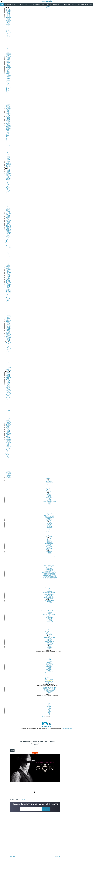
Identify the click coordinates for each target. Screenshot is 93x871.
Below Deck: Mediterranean (49, 564)
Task (49, 615)
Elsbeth (49, 496)
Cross (8, 384)
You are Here (49, 644)
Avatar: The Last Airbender (8, 182)
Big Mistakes (8, 190)
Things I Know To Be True (8, 446)
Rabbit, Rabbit (8, 242)
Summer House (49, 567)
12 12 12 (8, 8)
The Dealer (8, 76)
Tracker (49, 509)
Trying (8, 92)
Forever (8, 207)
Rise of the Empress (8, 415)
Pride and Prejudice (8, 241)
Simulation (49, 710)
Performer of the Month (53, 4)
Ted (8, 352)
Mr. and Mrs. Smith (8, 406)
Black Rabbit (8, 194)
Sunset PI (49, 547)
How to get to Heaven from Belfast (8, 214)
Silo (8, 63)
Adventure (49, 706)
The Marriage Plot (49, 596)
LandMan (8, 318)
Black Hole (8, 192)
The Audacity (49, 553)
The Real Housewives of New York (49, 576)
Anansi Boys (8, 373)
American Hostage (8, 463)
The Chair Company (49, 617)
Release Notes (49, 674)
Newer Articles (12, 856)
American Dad (49, 523)
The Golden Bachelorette (49, 488)
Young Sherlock (8, 457)
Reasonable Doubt (8, 149)
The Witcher (8, 291)
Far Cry (49, 588)
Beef (8, 186)
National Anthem (49, 551)
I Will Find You (8, 219)
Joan (49, 514)
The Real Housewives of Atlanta (49, 571)
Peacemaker (49, 612)
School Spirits (8, 326)
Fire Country (49, 500)
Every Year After (8, 388)
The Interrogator (49, 534)
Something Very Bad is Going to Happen (8, 252)
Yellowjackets (49, 634)
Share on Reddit (35, 753)
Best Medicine (49, 526)
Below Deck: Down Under (49, 563)
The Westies (8, 477)
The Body (8, 265)
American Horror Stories (8, 166)
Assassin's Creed (8, 180)
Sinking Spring (8, 65)
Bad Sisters (8, 11)
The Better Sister (8, 426)
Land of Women (8, 43)
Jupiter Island (8, 220)
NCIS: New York (49, 506)
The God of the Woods (8, 280)
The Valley (49, 580)
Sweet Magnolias (8, 260)
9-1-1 (49, 480)
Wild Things (8, 94)
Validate (48, 716)
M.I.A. (8, 350)
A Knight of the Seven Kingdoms (49, 600)
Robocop (8, 416)
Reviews (49, 675)
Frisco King (8, 316)
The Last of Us (49, 619)
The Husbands (8, 80)
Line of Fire (49, 544)
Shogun (8, 167)
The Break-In (8, 353)
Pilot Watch (49, 668)
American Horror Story (49, 585)
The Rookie (49, 489)
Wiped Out (8, 369)
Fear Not (8, 314)
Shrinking (8, 66)
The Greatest (8, 434)
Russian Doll (8, 247)
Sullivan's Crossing (49, 519)
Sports (49, 712)
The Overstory (8, 289)
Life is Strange (8, 403)
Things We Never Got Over (8, 449)
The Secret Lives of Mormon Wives (8, 159)
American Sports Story (49, 587)
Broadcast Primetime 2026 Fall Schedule (49, 653)
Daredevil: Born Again (8, 106)
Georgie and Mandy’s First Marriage (49, 501)
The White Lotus (49, 625)
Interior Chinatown (8, 138)
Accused (49, 522)
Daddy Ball (8, 203)
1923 (8, 303)
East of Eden (8, 205)
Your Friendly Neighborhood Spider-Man (8, 129)
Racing (49, 708)
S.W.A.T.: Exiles (49, 642)
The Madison (8, 337)
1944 (8, 304)
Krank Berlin (8, 41)
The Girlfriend (8, 433)
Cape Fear (8, 16)
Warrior (8, 340)
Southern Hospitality (49, 569)
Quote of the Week (66, 4)
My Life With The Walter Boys (8, 233)
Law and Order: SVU (49, 543)
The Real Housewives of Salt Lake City (49, 579)
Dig (8, 344)
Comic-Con (49, 655)
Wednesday (8, 298)
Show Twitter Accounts (49, 677)
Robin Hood (8, 472)
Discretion (8, 311)
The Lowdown (49, 595)
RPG (49, 709)
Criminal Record (8, 19)
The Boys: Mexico (8, 428)
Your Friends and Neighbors (8, 97)
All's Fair (8, 132)
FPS (49, 707)
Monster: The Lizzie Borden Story (8, 230)
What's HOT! (49, 682)
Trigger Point (8, 295)
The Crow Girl (8, 336)
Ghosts (49, 502)
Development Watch (49, 656)
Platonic (8, 57)
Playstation (49, 701)
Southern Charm (49, 568)
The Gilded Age (49, 618)
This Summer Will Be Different (8, 293)
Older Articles (57, 856)
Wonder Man (8, 126)
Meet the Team (49, 665)
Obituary (8, 141)
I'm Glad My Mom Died (8, 37)
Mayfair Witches (49, 560)
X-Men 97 (8, 127)
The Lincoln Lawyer (8, 285)
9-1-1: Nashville (49, 481)
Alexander (8, 174)
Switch (49, 703)
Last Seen (8, 45)
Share (12, 814)
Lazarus (8, 401)
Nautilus (49, 552)
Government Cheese (8, 33)
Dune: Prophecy (49, 603)
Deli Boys (8, 135)
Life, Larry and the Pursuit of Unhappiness (49, 610)
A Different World (8, 172)
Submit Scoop (49, 680)
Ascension (8, 9)
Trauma (8, 338)
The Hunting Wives (8, 283)
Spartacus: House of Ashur (49, 641)
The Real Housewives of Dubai (49, 573)
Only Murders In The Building (8, 143)
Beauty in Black (8, 188)
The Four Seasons (8, 274)
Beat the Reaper (8, 13)
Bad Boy (8, 184)
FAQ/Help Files (49, 659)
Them (8, 444)
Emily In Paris (8, 206)
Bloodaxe (8, 379)
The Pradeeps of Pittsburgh (8, 440)
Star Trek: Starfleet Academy (8, 331)
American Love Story (49, 586)
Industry (49, 607)
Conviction (8, 134)
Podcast (49, 670)
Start (2, 4)
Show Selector (9, 4)
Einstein (49, 495)
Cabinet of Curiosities (8, 200)
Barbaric (8, 185)
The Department (49, 633)
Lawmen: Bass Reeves (8, 320)
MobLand (8, 323)
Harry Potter (49, 605)
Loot (8, 46)
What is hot (81, 4)
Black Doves (8, 191)
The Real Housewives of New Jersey (49, 575)
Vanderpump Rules (49, 581)
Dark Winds (49, 559)
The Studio (8, 89)
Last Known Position (8, 400)
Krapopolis (49, 532)
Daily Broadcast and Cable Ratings (49, 687)
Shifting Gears (49, 485)
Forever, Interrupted (8, 209)
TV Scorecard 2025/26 (49, 679)
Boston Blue (49, 493)
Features (47, 649)
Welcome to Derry (49, 628)
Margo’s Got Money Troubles (8, 49)
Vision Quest (8, 125)
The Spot (8, 161)
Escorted (8, 386)
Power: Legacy (49, 639)
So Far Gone (8, 249)
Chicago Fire (49, 538)
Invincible (8, 394)
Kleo (8, 223)
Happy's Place (49, 541)
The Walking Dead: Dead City (49, 556)
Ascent (8, 306)
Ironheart (8, 107)
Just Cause (8, 395)
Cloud (49, 699)
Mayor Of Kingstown (8, 322)
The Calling (8, 358)
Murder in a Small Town (49, 533)
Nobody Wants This (8, 236)
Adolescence (8, 173)
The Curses (8, 269)
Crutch (8, 310)
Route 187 (8, 324)
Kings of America (8, 222)
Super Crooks (8, 258)
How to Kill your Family (8, 217)
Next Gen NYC (49, 566)
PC (49, 700)
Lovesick (8, 228)
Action (49, 705)
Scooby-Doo (8, 248)
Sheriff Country (49, 508)
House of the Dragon (49, 606)
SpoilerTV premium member (66, 728)
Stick (8, 70)
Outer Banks (8, 238)
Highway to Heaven (49, 531)
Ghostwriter (8, 31)
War (49, 627)
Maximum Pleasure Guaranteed (8, 52)
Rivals (8, 150)
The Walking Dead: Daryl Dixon (49, 555)
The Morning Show (8, 82)
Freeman (8, 345)
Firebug (8, 27)
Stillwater (8, 423)
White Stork (8, 299)
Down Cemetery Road (8, 24)
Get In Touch (46, 6)
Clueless (8, 307)
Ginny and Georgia (8, 211)
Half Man (49, 604)
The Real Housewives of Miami (49, 574)
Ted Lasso (8, 73)
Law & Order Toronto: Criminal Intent (49, 515)
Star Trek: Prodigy (8, 256)
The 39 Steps (8, 262)
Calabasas (8, 201)
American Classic (8, 460)
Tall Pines (8, 261)
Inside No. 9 (8, 393)
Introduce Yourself (49, 664)
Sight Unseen (49, 518)
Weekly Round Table (49, 681)
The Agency (49, 632)
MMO (49, 714)
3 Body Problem (8, 170)
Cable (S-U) (48, 629)
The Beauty (49, 593)
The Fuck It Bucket (8, 276)
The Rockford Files (49, 548)
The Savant (8, 87)
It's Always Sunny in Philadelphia (49, 592)
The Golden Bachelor (49, 487)
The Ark (49, 648)
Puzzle (49, 713)
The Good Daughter (8, 362)
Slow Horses (8, 67)
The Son (49, 623)
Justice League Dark (49, 608)
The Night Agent (8, 287)
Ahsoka (8, 104)
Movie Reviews (49, 666)
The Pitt (49, 622)
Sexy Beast (8, 325)
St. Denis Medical (49, 546)
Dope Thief (8, 22)
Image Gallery (49, 661)
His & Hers (8, 212)
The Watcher (8, 290)
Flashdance (8, 315)
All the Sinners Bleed (8, 178)
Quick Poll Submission (49, 672)
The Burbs (8, 356)
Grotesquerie (49, 591)
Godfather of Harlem (8, 467)
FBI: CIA (49, 499)
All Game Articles (49, 697)
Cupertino (49, 494)
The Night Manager (8, 438)
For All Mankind (8, 29)
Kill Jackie (8, 398)
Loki (8, 111)
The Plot (8, 156)
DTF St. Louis (49, 602)
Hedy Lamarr (8, 34)
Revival (49, 646)
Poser (8, 239)
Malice (8, 404)
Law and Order (49, 542)
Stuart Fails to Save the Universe (49, 614)
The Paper (8, 365)
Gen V (8, 391)
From (8, 465)
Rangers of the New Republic (8, 117)
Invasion (8, 40)
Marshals (49, 503)
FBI (49, 498)
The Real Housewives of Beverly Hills (49, 572)
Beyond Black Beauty (8, 376)
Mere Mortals (8, 54)
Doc (49, 528)
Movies (16, 4)
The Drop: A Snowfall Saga (49, 594)
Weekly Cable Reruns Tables (49, 689)
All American (49, 511)
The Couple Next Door (49, 643)
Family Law (49, 512)
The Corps (8, 266)
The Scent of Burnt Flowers (49, 597)
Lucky (8, 47)
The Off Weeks (8, 86)
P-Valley (49, 638)
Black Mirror (8, 193)
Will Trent (49, 491)
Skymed (8, 327)
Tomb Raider (8, 451)
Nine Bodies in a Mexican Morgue (8, 470)
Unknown (8, 452)
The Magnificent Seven (8, 475)
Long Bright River (8, 347)
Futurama (8, 136)
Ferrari (8, 26)
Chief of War (8, 17)
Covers (8, 202)
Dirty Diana (8, 385)
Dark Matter (8, 20)
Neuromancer (8, 56)
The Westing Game (49, 624)
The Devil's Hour (8, 432)
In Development (49, 663)
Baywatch (49, 525)
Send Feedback (49, 676)
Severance (8, 62)
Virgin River (8, 297)
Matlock (49, 504)
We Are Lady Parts (8, 368)
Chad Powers (8, 133)
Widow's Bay (8, 93)
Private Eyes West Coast (49, 516)
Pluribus (8, 58)
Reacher (8, 413)
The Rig (8, 441)
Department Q (8, 204)
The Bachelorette (49, 486)
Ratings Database (49, 691)
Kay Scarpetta (8, 397)
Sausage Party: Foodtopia (8, 419)
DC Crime (49, 601)
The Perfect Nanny (49, 621)
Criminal (8, 383)
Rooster (49, 613)
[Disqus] (35, 838)
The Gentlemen (8, 278)
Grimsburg (49, 530)
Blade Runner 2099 (8, 378)
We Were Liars (8, 455)
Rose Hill (8, 417)
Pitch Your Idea (49, 669)
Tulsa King (8, 339)
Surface (8, 72)
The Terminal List (8, 443)
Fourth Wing (8, 390)
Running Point (8, 246)
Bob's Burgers (49, 527)
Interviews (49, 662)
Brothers (8, 15)
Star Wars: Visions (8, 124)
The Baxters (8, 424)
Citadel (8, 382)
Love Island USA (8, 349)
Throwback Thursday (49, 678)
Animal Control (49, 524)
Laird (8, 317)
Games (48, 693)
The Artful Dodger (8, 154)
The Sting (8, 88)
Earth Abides (8, 464)
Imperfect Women (8, 39)
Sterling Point (8, 422)
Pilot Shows (49, 667)
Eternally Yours (49, 497)
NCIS (49, 505)
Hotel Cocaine (8, 468)
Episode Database (49, 658)
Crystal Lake (8, 343)
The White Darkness (8, 91)
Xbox (49, 704)
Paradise (8, 146)
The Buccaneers (8, 75)
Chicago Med (49, 539)
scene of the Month (40, 4)
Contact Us (49, 657)
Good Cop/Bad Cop (49, 513)
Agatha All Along (8, 103)
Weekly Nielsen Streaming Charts (49, 688)
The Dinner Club (8, 271)
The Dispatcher (8, 78)
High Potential (49, 484)
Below (8, 189)
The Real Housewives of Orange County (49, 577)
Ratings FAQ (49, 692)
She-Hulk (8, 119)
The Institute (8, 473)
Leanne (8, 224)
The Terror (49, 554)
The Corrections (8, 268)
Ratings (49, 673)
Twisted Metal (8, 366)
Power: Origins (49, 640)
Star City (8, 69)
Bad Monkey (8, 10)
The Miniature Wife (8, 364)
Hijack (8, 35)
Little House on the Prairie (8, 226)
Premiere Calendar (49, 671)
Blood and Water (8, 196)
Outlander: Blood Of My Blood (49, 637)
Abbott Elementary (49, 482)
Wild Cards (49, 520)
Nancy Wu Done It (8, 408)
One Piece (8, 237)
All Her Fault (8, 342)
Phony (8, 147)
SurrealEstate (49, 647)
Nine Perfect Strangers (8, 140)
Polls (32, 4)
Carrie (8, 381)
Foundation (8, 30)
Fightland (49, 636)
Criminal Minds (8, 309)
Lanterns (49, 609)
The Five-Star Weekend (8, 355)
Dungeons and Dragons (8, 313)
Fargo (49, 589)
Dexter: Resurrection (49, 631)
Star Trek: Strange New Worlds (8, 334)
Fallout (8, 389)
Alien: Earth (8, 164)
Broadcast (48, 478)
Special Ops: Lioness (8, 329)
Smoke (8, 68)
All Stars (8, 372)
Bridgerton (8, 198)
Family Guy (49, 529)
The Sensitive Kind (49, 598)
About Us (49, 654)
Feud (49, 590)
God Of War (8, 392)
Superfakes (8, 351)
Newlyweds (49, 545)
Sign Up (43, 716)
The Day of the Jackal (8, 360)
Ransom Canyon (8, 244)
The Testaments (8, 163)
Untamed (8, 296)
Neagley (8, 410)
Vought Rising (8, 453)
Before (8, 14)
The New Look (8, 84)
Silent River (8, 421)
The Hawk (8, 281)
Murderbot (8, 55)
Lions (49, 611)
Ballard (8, 374)
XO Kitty (8, 300)
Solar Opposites (8, 152)
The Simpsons (49, 535)
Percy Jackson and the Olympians (8, 114)
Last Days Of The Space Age (8, 109)
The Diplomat (8, 272)
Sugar (8, 71)
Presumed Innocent (8, 60)
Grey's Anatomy (49, 483)
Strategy (49, 711)
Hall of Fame (49, 660)
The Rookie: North (49, 490)
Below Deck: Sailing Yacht (49, 565)
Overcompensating (8, 412)
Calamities (8, 380)
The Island (8, 155)
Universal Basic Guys (49, 536)
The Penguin (49, 620)
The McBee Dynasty (49, 570)
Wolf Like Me (8, 370)
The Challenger (8, 430)
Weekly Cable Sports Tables (49, 690)
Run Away (8, 245)
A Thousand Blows (8, 101)
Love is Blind (8, 227)
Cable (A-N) (48, 549)
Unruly (49, 626)
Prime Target (8, 61)
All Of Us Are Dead (8, 176)
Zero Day (8, 301)
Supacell (8, 257)
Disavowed (8, 21)
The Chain (49, 616)
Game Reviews (49, 698)
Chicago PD (49, 540)
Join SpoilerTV (47, 7)
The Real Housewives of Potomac (49, 578)
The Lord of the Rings (8, 436)
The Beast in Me (8, 264)
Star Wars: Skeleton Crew (8, 121)
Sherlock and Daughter (49, 517)
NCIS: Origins (49, 507)
